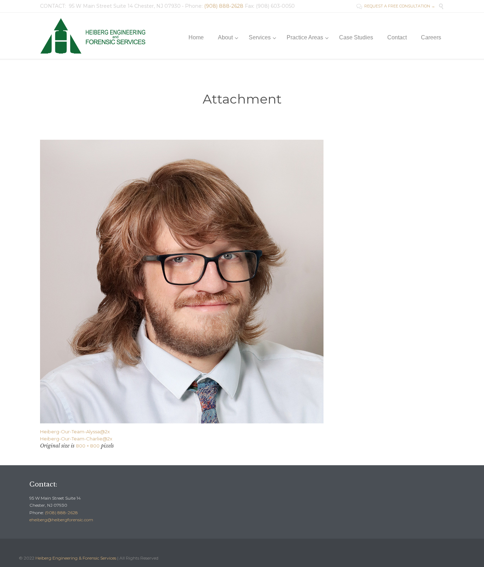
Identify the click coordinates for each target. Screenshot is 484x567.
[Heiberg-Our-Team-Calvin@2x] (242, 281)
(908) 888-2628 (61, 512)
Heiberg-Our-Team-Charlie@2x (76, 438)
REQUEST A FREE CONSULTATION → (395, 6)
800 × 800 (88, 446)
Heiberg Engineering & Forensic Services (75, 558)
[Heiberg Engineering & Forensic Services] (94, 36)
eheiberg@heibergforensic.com (61, 519)
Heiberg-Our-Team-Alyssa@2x (75, 431)
